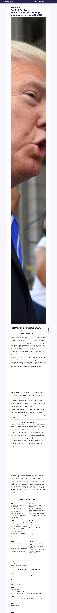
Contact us (48, 1)
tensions (29, 432)
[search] (53, 1)
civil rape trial (39, 335)
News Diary (18, 7)
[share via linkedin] (48, 330)
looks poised (22, 476)
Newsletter (41, 1)
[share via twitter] (48, 327)
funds (30, 362)
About (35, 1)
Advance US (13, 7)
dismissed (37, 400)
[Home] (8, 1)
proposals (25, 395)
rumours (18, 411)
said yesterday (38, 440)
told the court (29, 346)
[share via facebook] (48, 329)
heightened (23, 432)
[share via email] (48, 332)
